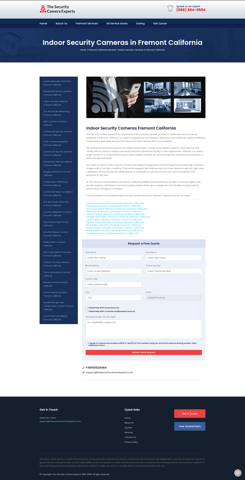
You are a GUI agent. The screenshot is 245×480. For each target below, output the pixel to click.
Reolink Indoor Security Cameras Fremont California (115, 222)
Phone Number (153, 265)
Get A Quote (190, 413)
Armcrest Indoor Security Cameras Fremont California (116, 208)
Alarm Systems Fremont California (55, 123)
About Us (61, 23)
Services (129, 432)
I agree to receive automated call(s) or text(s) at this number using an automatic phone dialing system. (142, 344)
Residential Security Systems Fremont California (57, 93)
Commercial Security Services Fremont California (57, 133)
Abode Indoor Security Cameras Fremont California (115, 203)
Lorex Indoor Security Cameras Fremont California (114, 219)
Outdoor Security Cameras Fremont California (56, 264)
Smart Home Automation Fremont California (55, 143)
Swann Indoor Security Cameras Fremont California (115, 227)
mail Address (92, 265)
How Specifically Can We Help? (101, 316)
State (148, 292)
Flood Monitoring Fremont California (56, 223)
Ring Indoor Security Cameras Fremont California (113, 225)
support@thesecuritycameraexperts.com (109, 372)
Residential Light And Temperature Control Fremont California (58, 306)
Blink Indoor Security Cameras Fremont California (113, 211)
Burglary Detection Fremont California (57, 173)
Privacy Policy (131, 442)
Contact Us (130, 437)
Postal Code (92, 279)
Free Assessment (190, 426)
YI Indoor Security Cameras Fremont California (112, 233)
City (88, 292)
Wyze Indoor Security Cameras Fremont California (114, 230)
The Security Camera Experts (66, 474)
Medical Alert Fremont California (54, 244)
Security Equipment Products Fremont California (57, 213)
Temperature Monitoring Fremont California (55, 183)
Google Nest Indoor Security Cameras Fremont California (118, 216)
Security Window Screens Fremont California (55, 234)
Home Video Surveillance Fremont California (55, 317)
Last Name (151, 252)
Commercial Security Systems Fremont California (57, 153)
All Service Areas (117, 23)
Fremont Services (87, 23)
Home (43, 23)
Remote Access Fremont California (55, 284)
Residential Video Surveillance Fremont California (57, 163)
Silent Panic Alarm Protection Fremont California (57, 254)
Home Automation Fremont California (56, 274)
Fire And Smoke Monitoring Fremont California (56, 113)
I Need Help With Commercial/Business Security (111, 311)
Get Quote (160, 23)
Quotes (128, 427)
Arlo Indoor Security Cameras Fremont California (113, 206)
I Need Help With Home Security (103, 308)
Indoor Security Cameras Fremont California (55, 103)
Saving (140, 23)
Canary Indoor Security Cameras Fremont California (115, 214)
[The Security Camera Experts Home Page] (57, 9)
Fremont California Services (102, 49)
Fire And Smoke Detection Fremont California (56, 203)
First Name (91, 252)
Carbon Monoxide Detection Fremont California (57, 83)
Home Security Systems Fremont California (55, 294)
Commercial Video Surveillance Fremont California (58, 193)
